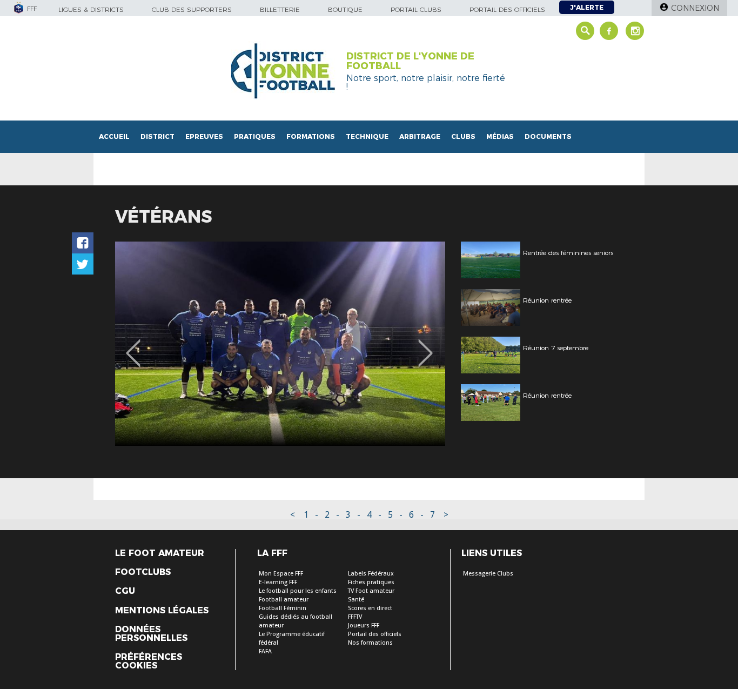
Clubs (463, 136)
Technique (367, 136)
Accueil (114, 136)
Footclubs (143, 572)
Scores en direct (370, 608)
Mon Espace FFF (281, 573)
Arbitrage (419, 136)
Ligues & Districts (91, 9)
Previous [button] (133, 345)
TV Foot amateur (371, 590)
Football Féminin (282, 608)
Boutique (345, 9)
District (157, 136)
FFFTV (355, 616)
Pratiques (255, 136)
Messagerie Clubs (488, 573)
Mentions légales (162, 610)
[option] (280, 344)
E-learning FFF (278, 582)
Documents (548, 136)
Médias (500, 136)
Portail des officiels (507, 9)
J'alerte (586, 7)
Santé (356, 599)
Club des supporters (192, 9)
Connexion (695, 8)
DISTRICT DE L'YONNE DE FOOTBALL (410, 61)
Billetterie (280, 9)
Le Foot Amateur (159, 553)
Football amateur (283, 599)
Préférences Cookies (148, 661)
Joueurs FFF (363, 625)
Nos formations (370, 642)
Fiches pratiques (371, 582)
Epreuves (204, 136)
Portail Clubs (416, 9)
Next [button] (425, 345)
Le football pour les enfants (298, 590)
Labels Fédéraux (371, 573)
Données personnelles (151, 634)
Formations (310, 136)
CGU (125, 591)
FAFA (265, 651)
